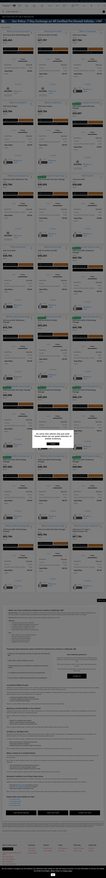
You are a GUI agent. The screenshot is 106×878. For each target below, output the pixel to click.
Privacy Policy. (67, 871)
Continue (53, 443)
